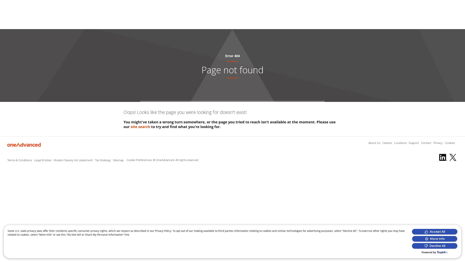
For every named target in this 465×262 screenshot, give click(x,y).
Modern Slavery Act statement (73, 160)
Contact (426, 143)
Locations (400, 143)
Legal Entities (42, 160)
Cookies (450, 143)
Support (414, 143)
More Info (437, 239)
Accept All (437, 231)
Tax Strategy (103, 160)
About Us (374, 143)
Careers (387, 143)
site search (140, 126)
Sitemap (118, 160)
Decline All (437, 246)
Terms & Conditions (19, 160)
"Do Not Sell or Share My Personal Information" (95, 234)
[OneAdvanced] (24, 144)
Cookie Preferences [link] (139, 160)
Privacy (438, 143)
